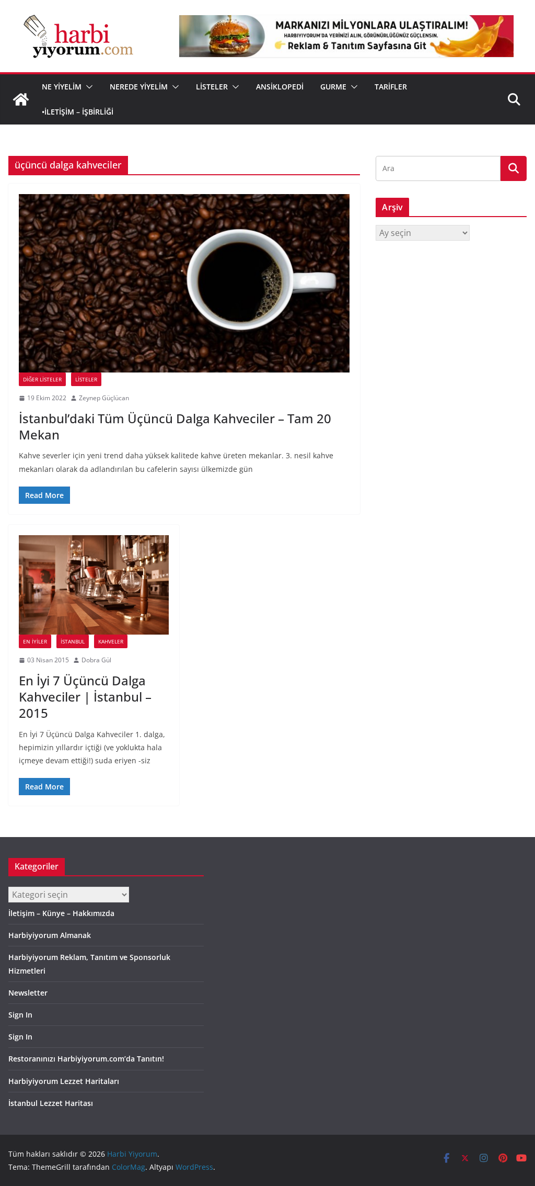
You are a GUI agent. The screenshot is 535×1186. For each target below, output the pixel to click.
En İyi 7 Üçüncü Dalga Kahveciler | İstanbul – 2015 (85, 696)
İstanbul (73, 641)
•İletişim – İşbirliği (77, 112)
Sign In (20, 1015)
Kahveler (110, 641)
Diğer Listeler (42, 379)
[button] (87, 87)
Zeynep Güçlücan (104, 397)
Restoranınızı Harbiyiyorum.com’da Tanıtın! (86, 1059)
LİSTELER (212, 87)
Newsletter (28, 993)
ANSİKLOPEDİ (280, 87)
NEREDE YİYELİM (139, 87)
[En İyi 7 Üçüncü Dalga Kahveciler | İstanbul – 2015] (94, 585)
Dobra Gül (96, 660)
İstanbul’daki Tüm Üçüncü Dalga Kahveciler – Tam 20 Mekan (175, 426)
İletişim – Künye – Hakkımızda (61, 913)
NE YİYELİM (62, 87)
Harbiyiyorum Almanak (49, 935)
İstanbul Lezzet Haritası (50, 1103)
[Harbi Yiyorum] (20, 99)
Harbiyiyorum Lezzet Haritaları (63, 1081)
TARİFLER (391, 87)
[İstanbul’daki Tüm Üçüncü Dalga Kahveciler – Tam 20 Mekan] (184, 283)
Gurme (333, 87)
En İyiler (35, 641)
